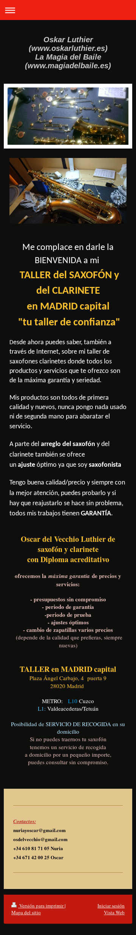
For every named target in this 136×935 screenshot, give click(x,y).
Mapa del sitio (26, 912)
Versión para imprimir (41, 905)
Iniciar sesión (111, 905)
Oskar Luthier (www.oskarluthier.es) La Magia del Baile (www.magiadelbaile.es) (68, 52)
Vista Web (114, 912)
